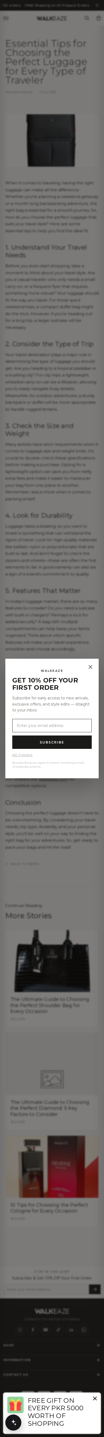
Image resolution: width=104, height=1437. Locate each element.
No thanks (22, 755)
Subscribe (52, 742)
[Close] (90, 667)
